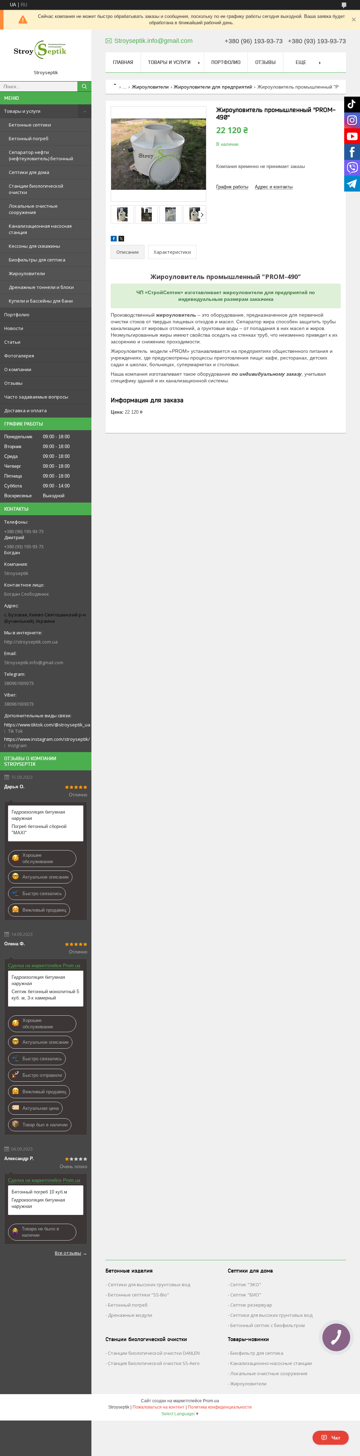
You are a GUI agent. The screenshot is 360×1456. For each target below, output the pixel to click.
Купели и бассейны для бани (41, 301)
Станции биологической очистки (36, 189)
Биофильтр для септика (256, 1353)
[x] (121, 239)
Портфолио (17, 314)
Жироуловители (27, 273)
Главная (123, 62)
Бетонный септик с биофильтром (267, 1325)
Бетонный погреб (29, 138)
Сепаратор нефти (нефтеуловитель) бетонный (41, 155)
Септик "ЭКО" (245, 1284)
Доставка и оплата (25, 410)
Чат (336, 1438)
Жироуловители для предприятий (213, 87)
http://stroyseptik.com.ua (31, 642)
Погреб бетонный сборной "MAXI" (39, 829)
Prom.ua (211, 1400)
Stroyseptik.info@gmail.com (33, 662)
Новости (13, 328)
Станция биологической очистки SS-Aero (154, 1363)
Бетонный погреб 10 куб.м (39, 1192)
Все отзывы (68, 1253)
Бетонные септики (30, 125)
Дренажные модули (130, 1315)
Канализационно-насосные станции (271, 1363)
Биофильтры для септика (37, 260)
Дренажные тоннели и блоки (41, 287)
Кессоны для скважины (34, 246)
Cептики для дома (29, 172)
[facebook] (114, 239)
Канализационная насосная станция (40, 229)
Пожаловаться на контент (159, 1407)
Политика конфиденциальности (220, 1407)
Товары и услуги (22, 111)
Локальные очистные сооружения (33, 209)
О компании (17, 369)
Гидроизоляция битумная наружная (38, 815)
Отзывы (13, 383)
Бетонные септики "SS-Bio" (138, 1295)
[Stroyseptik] (45, 52)
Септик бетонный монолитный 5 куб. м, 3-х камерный (45, 995)
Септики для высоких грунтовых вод (149, 1284)
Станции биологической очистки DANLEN (154, 1353)
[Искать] (84, 86)
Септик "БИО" (245, 1295)
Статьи (12, 342)
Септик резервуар (251, 1305)
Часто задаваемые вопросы (36, 397)
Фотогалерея (19, 355)
